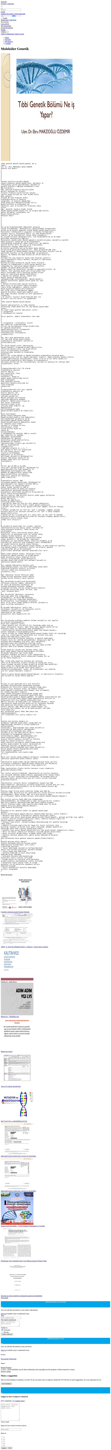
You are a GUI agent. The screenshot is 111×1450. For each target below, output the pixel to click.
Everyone (7, 1330)
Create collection (7, 1334)
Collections (12, 20)
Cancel (4, 1448)
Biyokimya (9, 41)
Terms (9, 1371)
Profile (3, 30)
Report (3, 1367)
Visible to (4, 1328)
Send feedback (6, 1384)
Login (3, 12)
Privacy (4, 1371)
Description (8, 1320)
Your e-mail (5, 1422)
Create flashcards (19, 14)
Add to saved (19, 34)
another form (19, 1401)
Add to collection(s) (8, 34)
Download (4, 1298)
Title (2, 1316)
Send (9, 1448)
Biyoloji (8, 40)
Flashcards (5, 20)
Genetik (8, 43)
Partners (8, 1367)
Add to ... (5, 32)
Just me (6, 1332)
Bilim (7, 38)
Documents (5, 1359)
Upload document (7, 14)
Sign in (3, 1314)
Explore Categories (7, 4)
